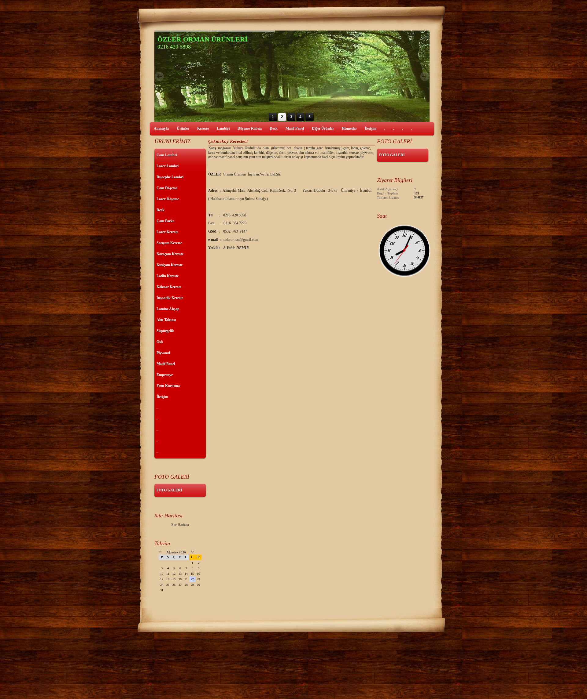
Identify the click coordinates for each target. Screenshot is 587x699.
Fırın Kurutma (168, 386)
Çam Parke (165, 221)
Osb (160, 342)
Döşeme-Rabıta (250, 128)
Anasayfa (161, 128)
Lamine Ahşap (168, 309)
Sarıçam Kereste (169, 243)
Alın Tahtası (166, 320)
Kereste (203, 128)
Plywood (163, 353)
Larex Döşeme (168, 199)
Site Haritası (180, 525)
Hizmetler (349, 128)
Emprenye (165, 375)
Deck (274, 128)
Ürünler (183, 128)
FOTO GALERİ (169, 490)
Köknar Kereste (169, 287)
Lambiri (223, 128)
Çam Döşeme (167, 188)
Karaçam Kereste (170, 254)
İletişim (370, 128)
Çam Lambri (167, 155)
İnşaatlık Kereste (170, 298)
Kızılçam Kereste (170, 265)
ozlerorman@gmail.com (240, 239)
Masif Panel (295, 128)
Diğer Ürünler (323, 128)
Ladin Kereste (168, 276)
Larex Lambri (168, 166)
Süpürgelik (165, 331)
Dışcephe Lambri (170, 177)
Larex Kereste (167, 232)
